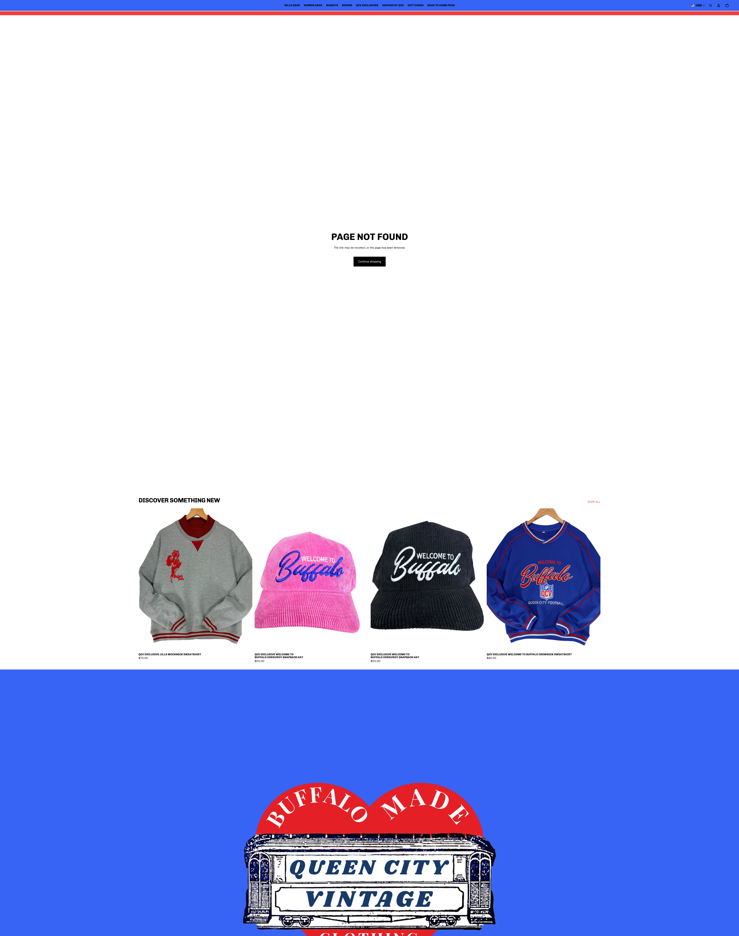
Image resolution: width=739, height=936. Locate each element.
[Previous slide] (144, 579)
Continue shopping (369, 261)
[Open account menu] (718, 5)
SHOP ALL (594, 502)
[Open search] (710, 5)
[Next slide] (246, 579)
